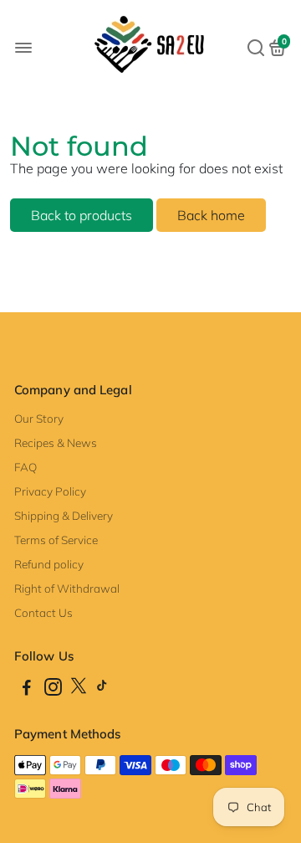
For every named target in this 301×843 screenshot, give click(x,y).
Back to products (81, 215)
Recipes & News (55, 442)
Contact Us (43, 612)
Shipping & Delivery (63, 515)
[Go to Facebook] (27, 689)
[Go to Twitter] (78, 689)
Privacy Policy (50, 491)
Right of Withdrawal (67, 588)
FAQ (25, 467)
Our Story (39, 418)
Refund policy (49, 564)
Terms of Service (56, 539)
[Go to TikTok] (102, 689)
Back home (211, 215)
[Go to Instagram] (53, 689)
